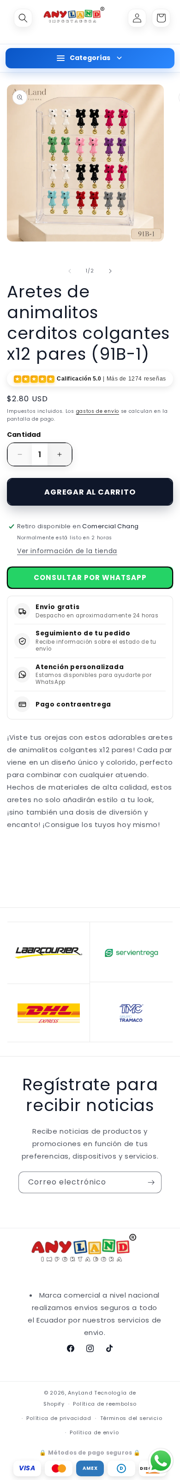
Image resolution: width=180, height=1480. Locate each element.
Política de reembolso (105, 1404)
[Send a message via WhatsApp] (160, 1460)
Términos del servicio (131, 1418)
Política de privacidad (58, 1418)
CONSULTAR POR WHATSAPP (90, 577)
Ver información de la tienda (67, 551)
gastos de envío (98, 411)
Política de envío (94, 1432)
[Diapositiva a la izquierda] (70, 271)
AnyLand (80, 1392)
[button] (23, 18)
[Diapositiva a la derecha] (110, 271)
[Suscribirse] (151, 1182)
